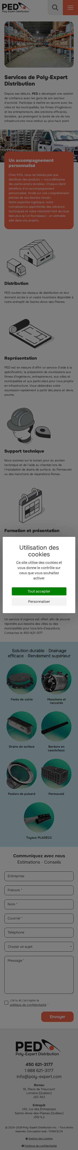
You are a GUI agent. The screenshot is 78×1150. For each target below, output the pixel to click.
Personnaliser (39, 601)
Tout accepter (39, 591)
